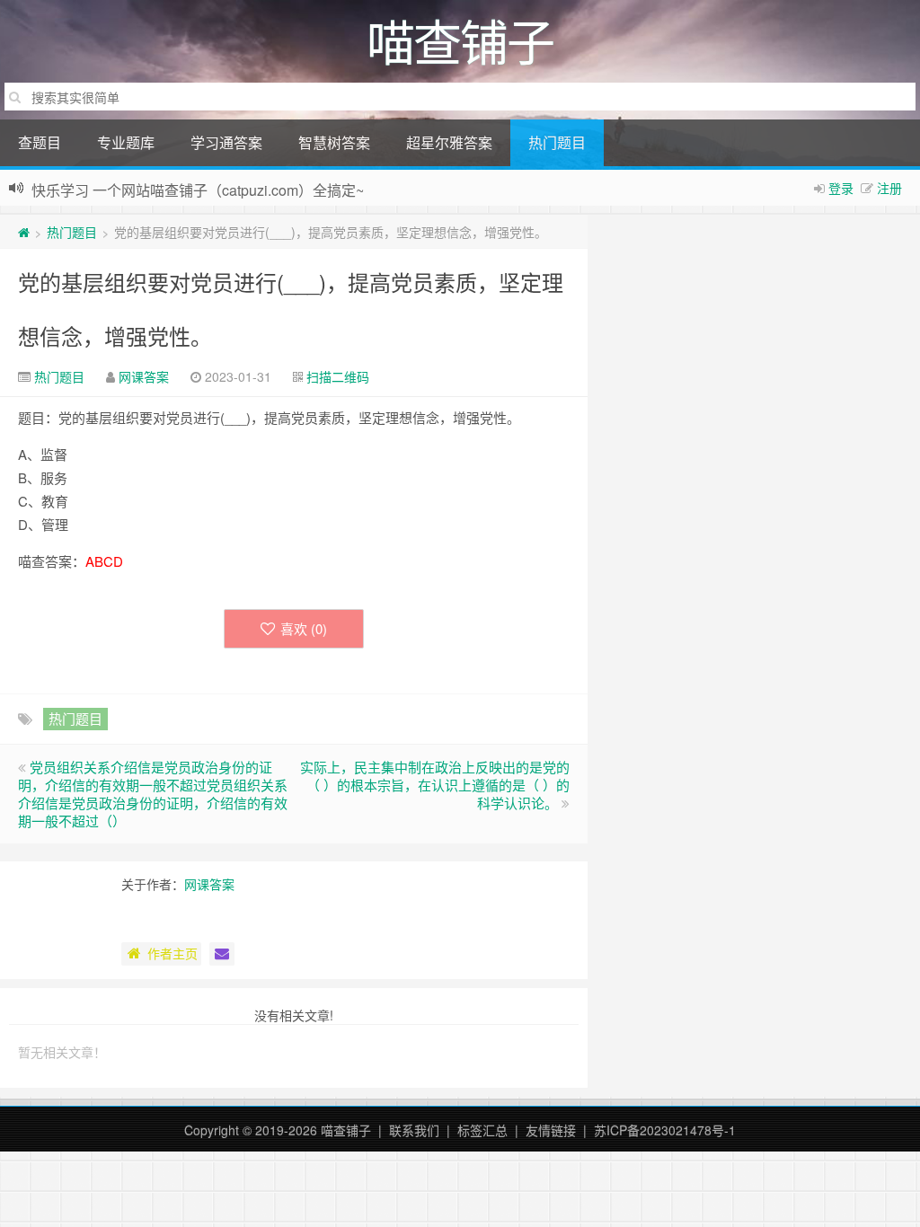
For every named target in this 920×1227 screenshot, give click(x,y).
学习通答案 (226, 142)
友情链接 (551, 1130)
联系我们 (414, 1130)
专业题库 (126, 142)
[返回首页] (24, 232)
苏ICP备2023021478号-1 (665, 1130)
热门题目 (557, 142)
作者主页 (172, 953)
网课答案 (144, 376)
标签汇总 (482, 1130)
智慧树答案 (334, 142)
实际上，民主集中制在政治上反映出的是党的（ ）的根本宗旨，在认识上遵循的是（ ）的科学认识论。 (435, 784)
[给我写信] (221, 954)
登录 (841, 188)
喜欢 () (303, 628)
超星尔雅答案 (449, 142)
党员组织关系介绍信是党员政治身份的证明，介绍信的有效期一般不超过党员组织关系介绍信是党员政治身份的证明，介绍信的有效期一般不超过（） (153, 793)
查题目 (39, 142)
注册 (889, 188)
